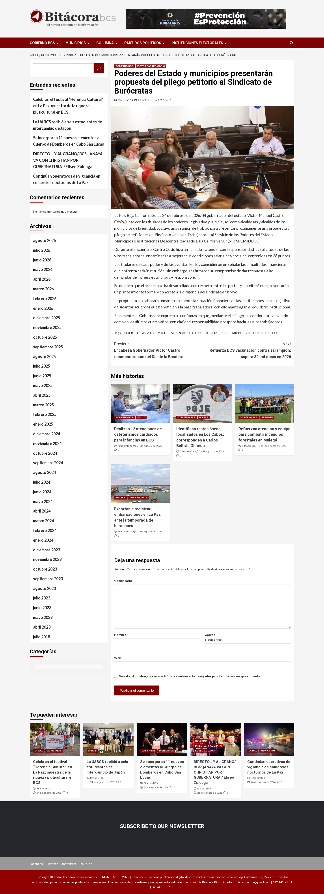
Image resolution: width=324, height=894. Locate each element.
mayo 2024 (42, 501)
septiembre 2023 (48, 578)
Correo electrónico (214, 637)
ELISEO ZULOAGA (205, 750)
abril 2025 (41, 395)
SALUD (141, 417)
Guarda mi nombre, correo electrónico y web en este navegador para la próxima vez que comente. (190, 676)
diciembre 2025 (46, 317)
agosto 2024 (44, 472)
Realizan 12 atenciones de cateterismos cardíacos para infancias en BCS (138, 434)
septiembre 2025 (48, 346)
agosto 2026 (44, 240)
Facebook (36, 864)
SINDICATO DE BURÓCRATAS (197, 333)
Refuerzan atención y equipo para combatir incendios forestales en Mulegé (264, 434)
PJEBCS (204, 417)
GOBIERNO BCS (42, 43)
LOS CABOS (148, 750)
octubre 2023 (45, 569)
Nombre (121, 635)
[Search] (291, 43)
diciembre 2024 (46, 433)
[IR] (99, 68)
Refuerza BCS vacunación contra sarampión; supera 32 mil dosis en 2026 (250, 350)
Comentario (124, 580)
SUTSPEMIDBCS (232, 333)
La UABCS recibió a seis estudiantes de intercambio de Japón (67, 124)
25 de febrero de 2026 (151, 100)
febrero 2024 (44, 530)
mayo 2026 (42, 269)
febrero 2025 (44, 414)
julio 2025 (41, 366)
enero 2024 (43, 539)
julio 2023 (41, 597)
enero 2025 (43, 424)
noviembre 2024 (47, 443)
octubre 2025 (45, 337)
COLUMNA (105, 43)
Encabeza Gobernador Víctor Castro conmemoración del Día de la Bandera (148, 350)
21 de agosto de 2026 (273, 446)
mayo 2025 (42, 385)
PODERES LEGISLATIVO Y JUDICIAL (148, 333)
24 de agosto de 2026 (149, 446)
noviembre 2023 (47, 559)
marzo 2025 (43, 404)
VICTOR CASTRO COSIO (264, 333)
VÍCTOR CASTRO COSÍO (151, 66)
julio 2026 (41, 250)
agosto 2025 (44, 356)
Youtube (86, 864)
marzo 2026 (43, 288)
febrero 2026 (44, 298)
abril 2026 (41, 279)
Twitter (52, 864)
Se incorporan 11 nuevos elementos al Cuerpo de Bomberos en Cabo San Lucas (68, 140)
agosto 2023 (44, 588)
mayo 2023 (42, 617)
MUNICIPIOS (75, 43)
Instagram (69, 864)
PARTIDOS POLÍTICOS (142, 43)
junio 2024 (42, 491)
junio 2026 (42, 259)
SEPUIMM (267, 417)
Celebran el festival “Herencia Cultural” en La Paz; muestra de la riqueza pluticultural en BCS (68, 106)
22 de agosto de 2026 (211, 451)
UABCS (92, 750)
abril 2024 (41, 511)
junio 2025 (42, 375)
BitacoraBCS (125, 100)
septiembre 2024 (48, 462)
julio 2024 (41, 482)
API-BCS (120, 497)
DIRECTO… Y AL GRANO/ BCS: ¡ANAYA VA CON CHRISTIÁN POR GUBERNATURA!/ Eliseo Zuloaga (68, 160)
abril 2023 (41, 626)
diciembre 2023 (46, 549)
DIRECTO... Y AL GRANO (208, 745)
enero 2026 (43, 308)
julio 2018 (41, 636)
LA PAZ (38, 750)
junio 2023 (42, 607)
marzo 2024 (43, 520)
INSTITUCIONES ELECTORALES (197, 43)
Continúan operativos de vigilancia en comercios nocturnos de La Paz (66, 179)
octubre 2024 (45, 453)
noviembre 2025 (47, 327)
